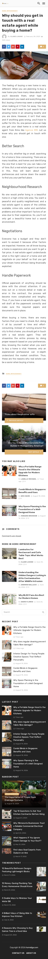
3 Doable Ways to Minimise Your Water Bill (17, 899)
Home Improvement (10, 11)
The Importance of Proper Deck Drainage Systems (20, 798)
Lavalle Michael (28, 479)
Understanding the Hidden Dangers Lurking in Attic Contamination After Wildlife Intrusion (32, 576)
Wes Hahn (25, 496)
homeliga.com (32, 947)
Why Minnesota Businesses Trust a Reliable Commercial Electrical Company (29, 826)
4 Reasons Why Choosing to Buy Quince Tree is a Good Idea (17, 929)
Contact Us (18, 953)
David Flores (27, 602)
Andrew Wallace (29, 585)
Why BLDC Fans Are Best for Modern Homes (31, 596)
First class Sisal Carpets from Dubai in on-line (27, 851)
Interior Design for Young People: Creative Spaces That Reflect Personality (29, 656)
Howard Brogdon (29, 516)
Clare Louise (16, 36)
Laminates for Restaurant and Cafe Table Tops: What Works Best (31, 554)
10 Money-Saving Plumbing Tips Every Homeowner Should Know (17, 885)
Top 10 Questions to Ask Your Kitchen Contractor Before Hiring (29, 812)
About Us (31, 953)
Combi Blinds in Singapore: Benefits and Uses (32, 491)
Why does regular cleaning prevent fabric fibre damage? (29, 643)
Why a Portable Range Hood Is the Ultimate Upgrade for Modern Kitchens (30, 471)
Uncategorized (11, 794)
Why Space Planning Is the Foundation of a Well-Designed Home (32, 509)
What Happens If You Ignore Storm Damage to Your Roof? (27, 839)
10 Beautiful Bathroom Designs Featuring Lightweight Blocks (16, 870)
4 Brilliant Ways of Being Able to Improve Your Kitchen (17, 914)
